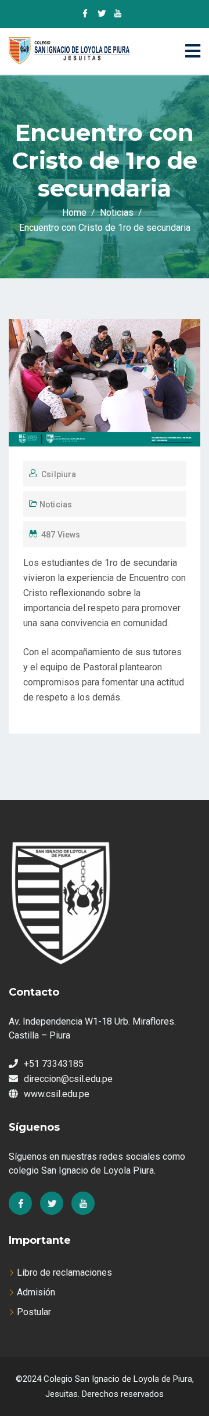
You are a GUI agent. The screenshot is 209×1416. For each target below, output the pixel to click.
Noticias (55, 504)
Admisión (36, 1292)
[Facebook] (20, 1203)
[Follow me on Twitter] (102, 14)
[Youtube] (83, 1203)
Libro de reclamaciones (64, 1272)
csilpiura (58, 474)
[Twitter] (51, 1203)
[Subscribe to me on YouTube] (118, 14)
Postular (34, 1311)
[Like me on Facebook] (85, 14)
